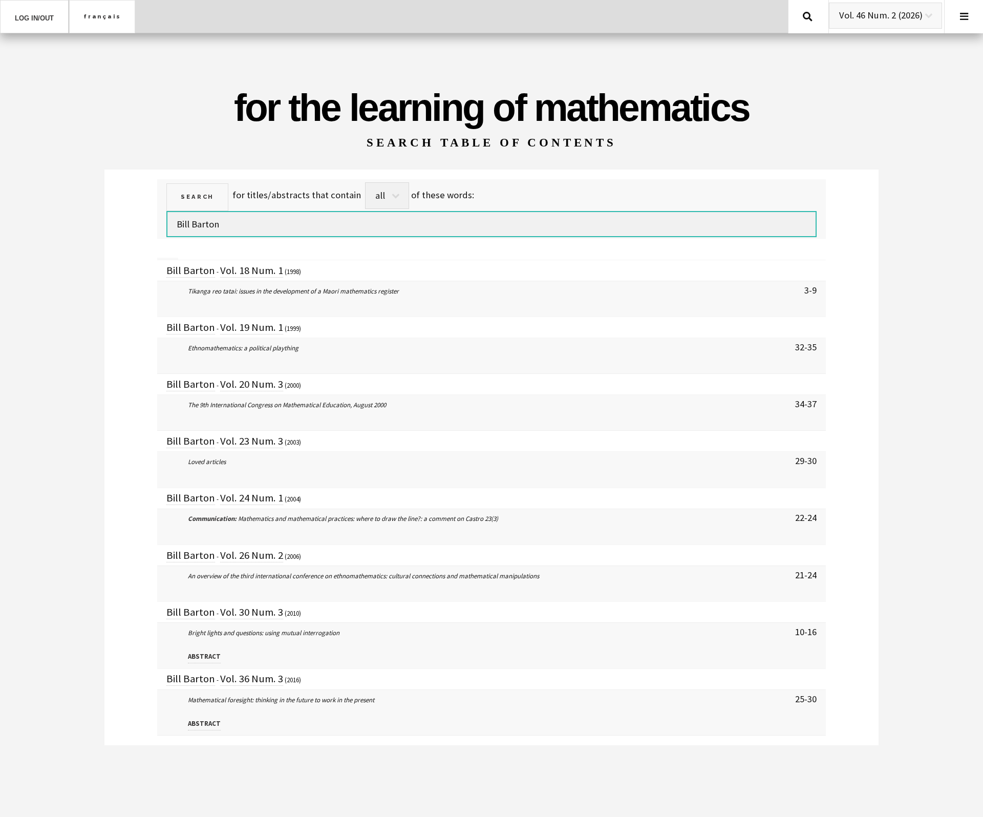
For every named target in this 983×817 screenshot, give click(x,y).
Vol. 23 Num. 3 (251, 441)
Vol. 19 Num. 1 (251, 327)
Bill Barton (190, 270)
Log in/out (34, 18)
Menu (964, 16)
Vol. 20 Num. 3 (251, 384)
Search (807, 16)
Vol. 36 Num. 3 (251, 678)
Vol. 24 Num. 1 (251, 498)
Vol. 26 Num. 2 (251, 555)
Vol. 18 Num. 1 (251, 270)
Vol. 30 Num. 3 (251, 612)
